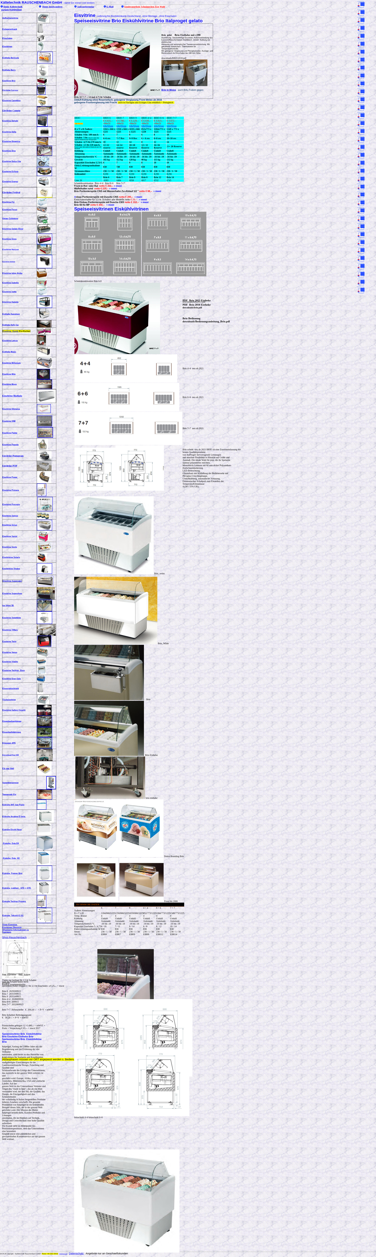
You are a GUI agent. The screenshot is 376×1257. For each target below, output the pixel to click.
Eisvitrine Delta (9, 132)
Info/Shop (108, 126)
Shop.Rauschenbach (14, 937)
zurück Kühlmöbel (11, 10)
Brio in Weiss (168, 90)
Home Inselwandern (52, 6)
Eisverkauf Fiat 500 (10, 755)
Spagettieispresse (10, 783)
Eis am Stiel (8, 768)
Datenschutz (76, 1253)
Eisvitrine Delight (10, 121)
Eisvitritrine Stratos (11, 569)
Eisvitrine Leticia (10, 341)
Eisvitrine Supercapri (12, 581)
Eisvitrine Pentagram (13, 456)
